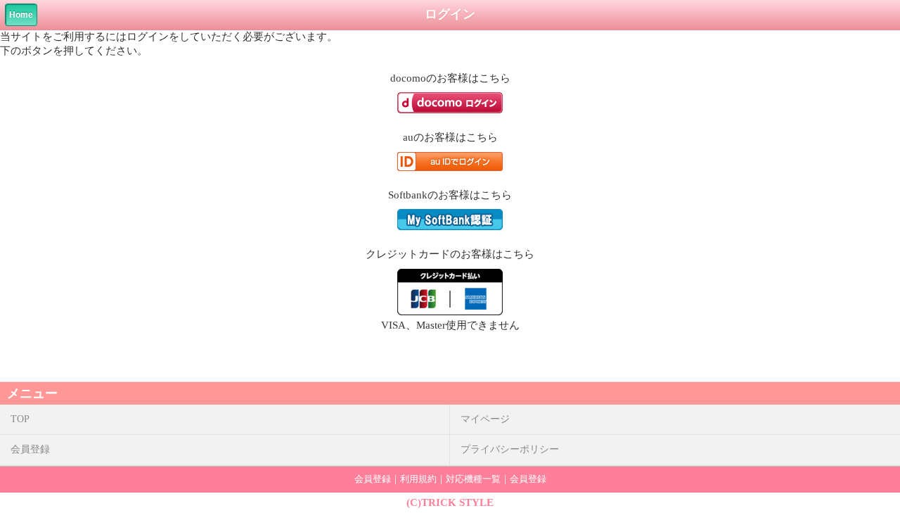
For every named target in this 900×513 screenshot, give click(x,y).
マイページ (485, 419)
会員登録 (30, 449)
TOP (20, 419)
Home (21, 15)
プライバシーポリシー (510, 449)
